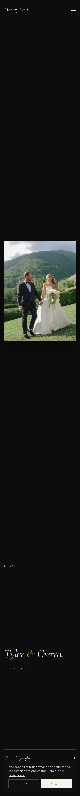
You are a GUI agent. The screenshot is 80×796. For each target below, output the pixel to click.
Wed (16, 9)
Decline (24, 783)
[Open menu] (74, 9)
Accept (56, 783)
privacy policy (17, 775)
